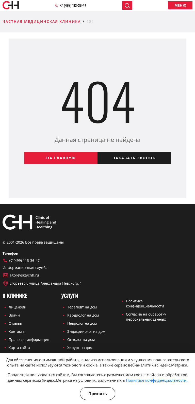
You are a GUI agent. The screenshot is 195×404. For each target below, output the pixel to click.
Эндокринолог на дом (86, 331)
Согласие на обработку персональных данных (146, 317)
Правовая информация (29, 339)
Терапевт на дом (82, 307)
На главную (61, 157)
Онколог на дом (81, 339)
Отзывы (16, 323)
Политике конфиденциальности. (157, 380)
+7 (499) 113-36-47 (73, 5)
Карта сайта (19, 347)
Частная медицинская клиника (42, 21)
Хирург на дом (79, 347)
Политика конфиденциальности (145, 303)
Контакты (17, 331)
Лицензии (17, 307)
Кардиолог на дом (83, 315)
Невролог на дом (82, 323)
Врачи (14, 315)
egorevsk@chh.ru (24, 275)
